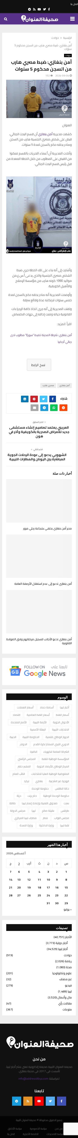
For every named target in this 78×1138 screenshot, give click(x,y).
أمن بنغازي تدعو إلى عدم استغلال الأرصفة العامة (42, 583)
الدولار (23, 744)
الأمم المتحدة (19, 722)
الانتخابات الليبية (60, 729)
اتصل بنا (74, 4)
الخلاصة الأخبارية (30, 1134)
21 (10, 887)
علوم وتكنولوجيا (62, 973)
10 (48, 879)
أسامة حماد (47, 707)
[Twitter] (50, 1101)
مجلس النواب (61, 817)
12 (29, 879)
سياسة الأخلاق (15, 1129)
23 (56, 895)
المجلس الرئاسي (27, 758)
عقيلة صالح (48, 810)
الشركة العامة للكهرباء (56, 751)
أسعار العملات (25, 707)
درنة (19, 795)
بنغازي (39, 781)
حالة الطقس (62, 788)
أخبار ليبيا (64, 707)
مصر (45, 817)
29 (66, 903)
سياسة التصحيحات (55, 1134)
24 (48, 895)
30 (56, 903)
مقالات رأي (65, 1003)
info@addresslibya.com (33, 1078)
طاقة (12, 803)
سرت (66, 803)
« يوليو (68, 909)
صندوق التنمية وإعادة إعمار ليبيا (39, 803)
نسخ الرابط (38, 365)
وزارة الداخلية (46, 825)
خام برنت (32, 795)
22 (66, 895)
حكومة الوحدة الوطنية (56, 795)
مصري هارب (48, 385)
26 (29, 895)
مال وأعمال (64, 997)
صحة (69, 967)
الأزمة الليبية (40, 722)
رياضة (68, 961)
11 (39, 879)
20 (19, 887)
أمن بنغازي (45, 134)
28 (10, 895)
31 (48, 903)
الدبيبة (13, 736)
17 (48, 887)
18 (39, 887)
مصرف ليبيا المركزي (25, 817)
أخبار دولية (62, 943)
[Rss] (27, 1101)
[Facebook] (61, 1101)
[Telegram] (16, 1101)
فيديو (68, 985)
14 (10, 879)
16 (56, 887)
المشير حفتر (24, 766)
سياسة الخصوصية (38, 1129)
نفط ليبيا (64, 825)
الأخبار (68, 937)
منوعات (67, 1009)
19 (29, 887)
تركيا (26, 781)
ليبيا (34, 810)
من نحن (59, 1129)
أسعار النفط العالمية (38, 714)
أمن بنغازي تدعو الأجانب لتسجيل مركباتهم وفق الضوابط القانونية (39, 641)
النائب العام (18, 773)
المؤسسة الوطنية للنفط (55, 758)
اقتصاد (16, 714)
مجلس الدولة (17, 810)
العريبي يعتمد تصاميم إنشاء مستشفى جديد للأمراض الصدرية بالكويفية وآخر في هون (39, 431)
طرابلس (65, 810)
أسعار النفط (62, 714)
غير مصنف (65, 979)
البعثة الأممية (38, 729)
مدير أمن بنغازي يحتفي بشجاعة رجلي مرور (47, 528)
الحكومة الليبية (30, 736)
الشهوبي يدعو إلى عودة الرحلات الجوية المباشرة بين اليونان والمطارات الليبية (37, 457)
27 (19, 895)
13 (19, 879)
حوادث (68, 55)
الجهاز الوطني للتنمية (57, 736)
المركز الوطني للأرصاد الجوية (53, 766)
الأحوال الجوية (61, 722)
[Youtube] (39, 1101)
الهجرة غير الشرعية (59, 781)
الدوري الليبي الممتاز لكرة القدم (51, 744)
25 (39, 895)
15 (66, 887)
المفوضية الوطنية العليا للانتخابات (50, 773)
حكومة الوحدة (40, 788)
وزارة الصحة (26, 825)
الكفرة (33, 751)
